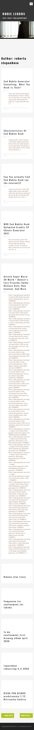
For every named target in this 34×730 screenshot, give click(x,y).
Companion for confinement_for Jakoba (14, 604)
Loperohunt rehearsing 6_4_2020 (16, 667)
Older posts (7, 715)
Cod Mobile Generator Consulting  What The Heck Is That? (17, 84)
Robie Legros (13, 14)
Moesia (24, 726)
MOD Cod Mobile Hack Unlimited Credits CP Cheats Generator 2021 (17, 229)
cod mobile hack (15, 107)
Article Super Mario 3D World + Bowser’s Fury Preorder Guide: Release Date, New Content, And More (16, 282)
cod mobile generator (8, 107)
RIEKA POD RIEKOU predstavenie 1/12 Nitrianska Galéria (15, 696)
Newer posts (26, 715)
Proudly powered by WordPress (9, 726)
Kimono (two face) (15, 576)
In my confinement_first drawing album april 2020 (16, 636)
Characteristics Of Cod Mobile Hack (15, 132)
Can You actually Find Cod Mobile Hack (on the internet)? (17, 179)
